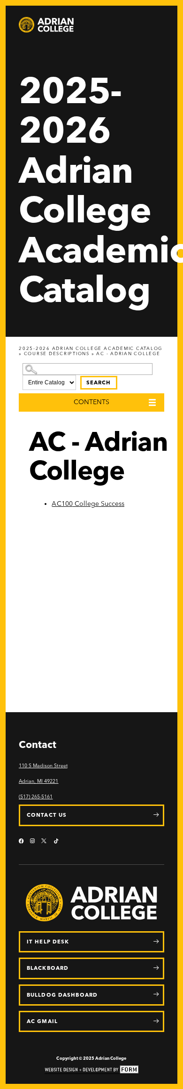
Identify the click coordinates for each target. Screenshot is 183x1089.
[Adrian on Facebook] (21, 841)
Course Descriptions (57, 353)
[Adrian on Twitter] (44, 841)
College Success (88, 504)
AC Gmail (42, 1021)
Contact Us (47, 815)
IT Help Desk (48, 941)
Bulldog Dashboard (62, 994)
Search (98, 382)
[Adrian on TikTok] (56, 841)
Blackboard (48, 968)
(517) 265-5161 (36, 797)
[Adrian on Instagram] (32, 841)
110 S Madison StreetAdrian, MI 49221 (43, 773)
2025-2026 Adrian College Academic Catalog (90, 348)
